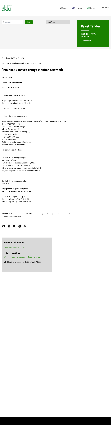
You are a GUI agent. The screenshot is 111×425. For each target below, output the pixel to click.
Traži (28, 22)
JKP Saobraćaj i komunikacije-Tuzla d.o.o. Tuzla (22, 257)
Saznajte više (86, 41)
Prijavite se (105, 8)
